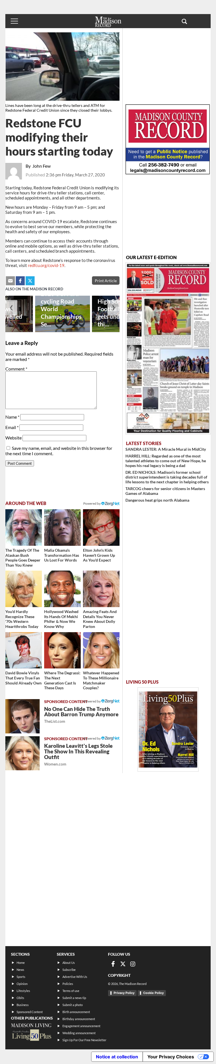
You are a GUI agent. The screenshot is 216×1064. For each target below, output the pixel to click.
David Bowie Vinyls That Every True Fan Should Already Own (23, 677)
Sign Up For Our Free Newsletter (84, 1040)
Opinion (22, 984)
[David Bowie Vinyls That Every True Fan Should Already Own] (23, 650)
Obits (20, 998)
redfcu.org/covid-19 (46, 265)
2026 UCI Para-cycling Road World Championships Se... (61, 308)
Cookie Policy (153, 993)
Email (12, 427)
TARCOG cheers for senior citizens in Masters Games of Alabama (165, 491)
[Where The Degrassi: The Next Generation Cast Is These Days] (62, 650)
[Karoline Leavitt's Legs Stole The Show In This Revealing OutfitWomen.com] (22, 753)
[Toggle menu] (14, 21)
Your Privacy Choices (170, 1056)
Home (21, 962)
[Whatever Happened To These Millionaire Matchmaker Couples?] (101, 650)
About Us (68, 962)
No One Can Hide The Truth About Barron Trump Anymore (81, 715)
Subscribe (69, 969)
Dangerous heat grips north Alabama (157, 500)
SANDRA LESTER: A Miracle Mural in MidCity (165, 449)
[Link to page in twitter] (30, 280)
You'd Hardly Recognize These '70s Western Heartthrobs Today (21, 619)
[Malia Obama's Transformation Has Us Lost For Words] (62, 527)
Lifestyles (23, 991)
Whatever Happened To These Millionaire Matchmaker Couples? (101, 680)
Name (12, 416)
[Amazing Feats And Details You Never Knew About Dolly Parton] (101, 589)
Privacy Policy (124, 993)
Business (23, 1005)
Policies (67, 984)
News (20, 969)
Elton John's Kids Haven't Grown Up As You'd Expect (99, 555)
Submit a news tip (74, 998)
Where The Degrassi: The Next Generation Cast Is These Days (62, 680)
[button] (184, 21)
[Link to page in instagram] (132, 963)
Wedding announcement (79, 1033)
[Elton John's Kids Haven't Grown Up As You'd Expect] (101, 527)
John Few (41, 166)
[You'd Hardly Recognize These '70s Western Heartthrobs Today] (23, 589)
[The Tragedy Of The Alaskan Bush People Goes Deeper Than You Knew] (23, 527)
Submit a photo (72, 1005)
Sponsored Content (30, 1012)
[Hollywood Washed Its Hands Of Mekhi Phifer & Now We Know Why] (62, 589)
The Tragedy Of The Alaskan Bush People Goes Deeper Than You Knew (22, 557)
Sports (21, 976)
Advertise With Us (74, 976)
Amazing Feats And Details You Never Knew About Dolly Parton (100, 619)
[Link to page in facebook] (20, 280)
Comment (16, 368)
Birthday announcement (78, 1019)
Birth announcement (76, 1012)
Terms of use (70, 991)
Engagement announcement (81, 1026)
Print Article (106, 280)
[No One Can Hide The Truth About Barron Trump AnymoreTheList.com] (22, 716)
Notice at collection (117, 1056)
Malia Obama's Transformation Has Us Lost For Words (61, 555)
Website (13, 437)
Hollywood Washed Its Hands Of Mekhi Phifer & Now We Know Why (61, 619)
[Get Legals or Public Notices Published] (167, 172)
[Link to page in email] (10, 280)
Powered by (92, 701)
